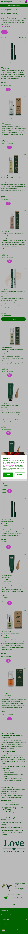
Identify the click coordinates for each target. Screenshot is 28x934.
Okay (8, 474)
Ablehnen (19, 474)
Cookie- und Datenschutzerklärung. (9, 464)
